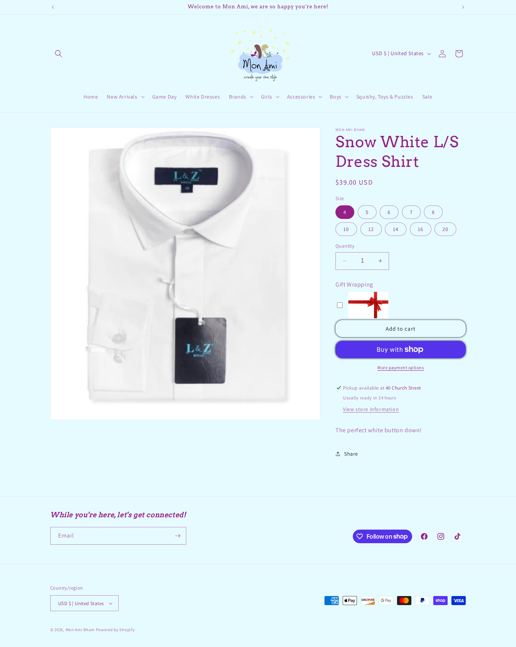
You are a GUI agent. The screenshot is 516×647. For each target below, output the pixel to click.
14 (396, 229)
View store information (371, 409)
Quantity (344, 246)
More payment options (400, 367)
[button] (58, 53)
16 (420, 229)
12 (371, 229)
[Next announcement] (463, 7)
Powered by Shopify (115, 629)
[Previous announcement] (53, 7)
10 (346, 229)
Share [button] (351, 453)
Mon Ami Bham (81, 629)
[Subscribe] (177, 536)
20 (445, 229)
